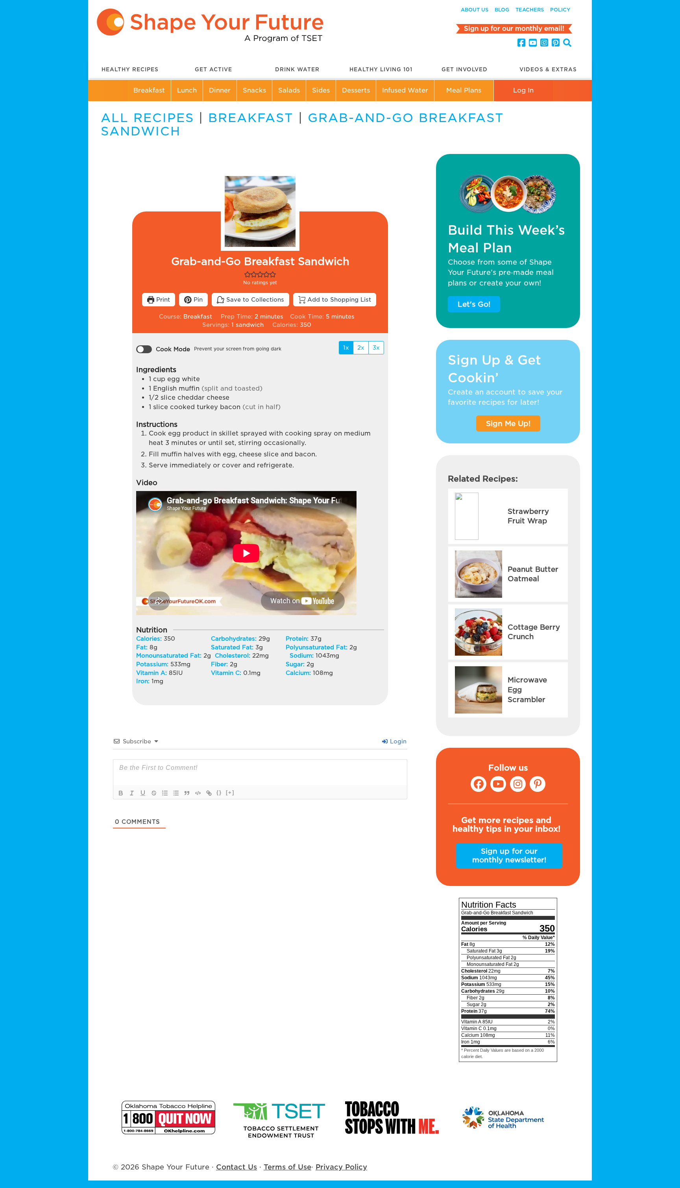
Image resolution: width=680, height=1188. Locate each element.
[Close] (535, 573)
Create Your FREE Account (339, 603)
